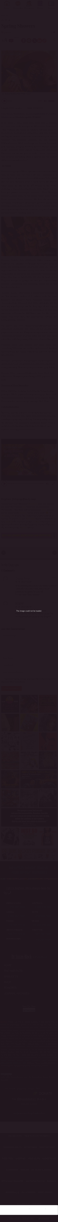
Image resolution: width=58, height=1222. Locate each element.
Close (52, 1208)
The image (20, 611)
